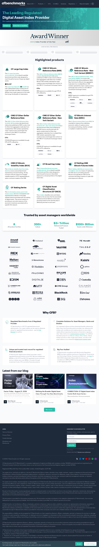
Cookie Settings (7, 438)
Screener (63, 3)
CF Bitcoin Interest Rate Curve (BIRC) (82, 121)
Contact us (6, 25)
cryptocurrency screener (77, 334)
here (90, 356)
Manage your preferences (84, 452)
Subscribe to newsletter (20, 25)
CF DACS (55, 3)
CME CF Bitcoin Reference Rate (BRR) (50, 74)
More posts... (49, 409)
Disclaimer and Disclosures (6, 442)
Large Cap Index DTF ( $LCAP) (17, 86)
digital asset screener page (83, 339)
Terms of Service (7, 432)
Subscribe (71, 445)
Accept (79, 544)
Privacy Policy (6, 435)
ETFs (49, 3)
